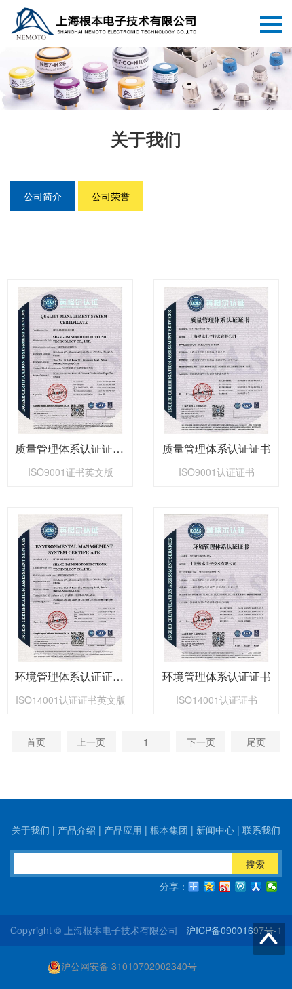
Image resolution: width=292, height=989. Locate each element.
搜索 (255, 863)
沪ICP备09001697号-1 (234, 930)
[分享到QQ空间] (209, 886)
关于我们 (31, 829)
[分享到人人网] (256, 886)
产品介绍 (77, 829)
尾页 (256, 741)
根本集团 (169, 829)
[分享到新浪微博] (225, 886)
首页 (35, 741)
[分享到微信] (272, 886)
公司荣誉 (111, 196)
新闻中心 (215, 829)
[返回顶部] (269, 939)
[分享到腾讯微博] (241, 886)
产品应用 (123, 829)
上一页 (91, 741)
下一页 (201, 741)
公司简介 (43, 196)
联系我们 (261, 829)
